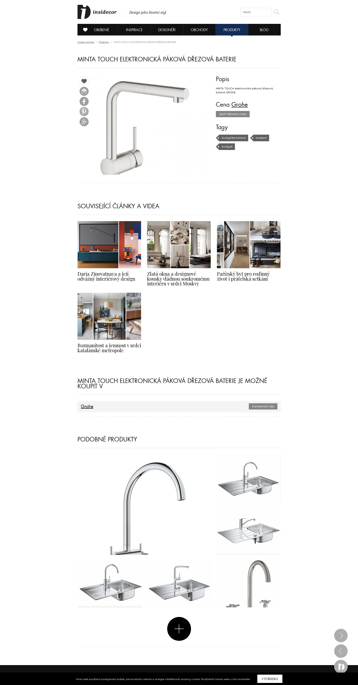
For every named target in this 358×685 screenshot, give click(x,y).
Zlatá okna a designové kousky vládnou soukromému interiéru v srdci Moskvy (178, 279)
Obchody (199, 30)
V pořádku (270, 679)
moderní (261, 137)
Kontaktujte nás (263, 406)
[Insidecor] (97, 12)
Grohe (239, 104)
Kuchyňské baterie (234, 137)
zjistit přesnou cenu (232, 114)
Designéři (166, 30)
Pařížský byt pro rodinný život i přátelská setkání (243, 276)
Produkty (232, 30)
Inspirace (134, 30)
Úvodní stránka (85, 42)
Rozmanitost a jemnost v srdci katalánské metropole (109, 347)
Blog (264, 30)
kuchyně (227, 146)
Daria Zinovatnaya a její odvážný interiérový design (106, 276)
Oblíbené (101, 30)
